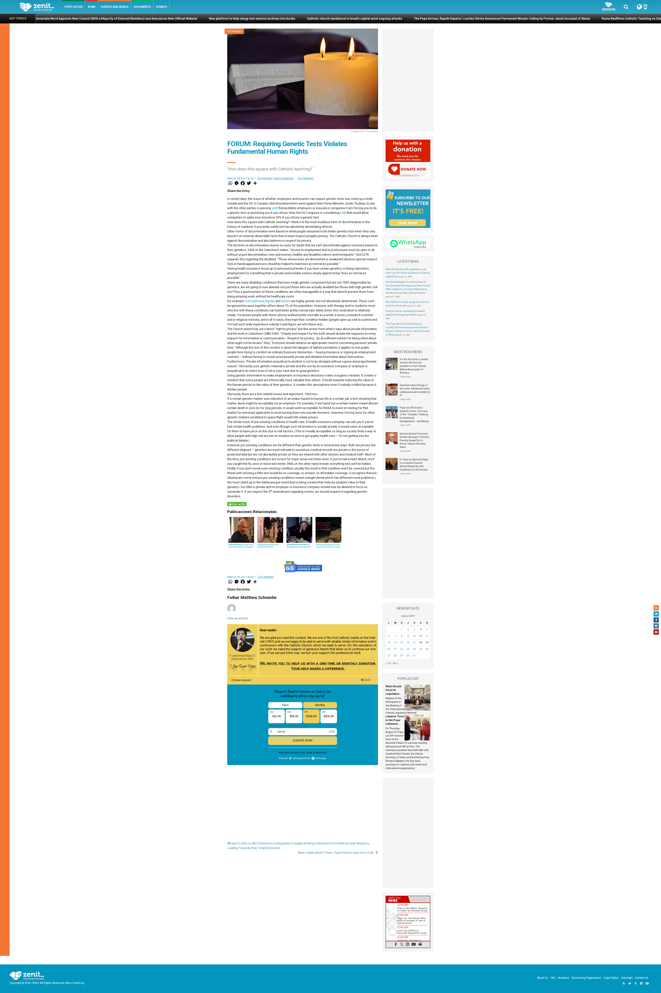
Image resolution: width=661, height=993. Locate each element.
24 (414, 649)
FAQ (552, 977)
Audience (563, 977)
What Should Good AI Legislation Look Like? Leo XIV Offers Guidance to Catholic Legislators (408, 273)
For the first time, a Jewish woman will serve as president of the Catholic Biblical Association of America (414, 366)
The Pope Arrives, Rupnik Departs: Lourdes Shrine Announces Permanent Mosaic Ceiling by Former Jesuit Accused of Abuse (299, 18)
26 (427, 649)
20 (388, 649)
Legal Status (611, 977)
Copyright (627, 977)
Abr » (395, 663)
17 (414, 642)
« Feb (388, 663)
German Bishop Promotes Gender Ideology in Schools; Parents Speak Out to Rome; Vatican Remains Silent (414, 440)
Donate (161, 6)
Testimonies (234, 31)
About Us (542, 977)
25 (420, 649)
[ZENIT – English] (41, 7)
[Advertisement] (302, 810)
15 (401, 642)
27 (388, 655)
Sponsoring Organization (586, 977)
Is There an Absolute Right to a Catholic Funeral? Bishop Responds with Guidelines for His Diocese (414, 464)
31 (414, 655)
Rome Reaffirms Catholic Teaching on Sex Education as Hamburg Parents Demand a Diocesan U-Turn (470, 18)
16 (408, 642)
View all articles (237, 618)
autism (286, 301)
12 (427, 636)
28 (395, 655)
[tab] (397, 899)
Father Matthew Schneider (276, 178)
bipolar (269, 301)
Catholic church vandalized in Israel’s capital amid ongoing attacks (151, 18)
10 (414, 636)
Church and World (115, 6)
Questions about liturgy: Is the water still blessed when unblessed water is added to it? (415, 390)
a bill (275, 208)
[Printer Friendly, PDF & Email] (236, 504)
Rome (92, 6)
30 (408, 655)
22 (401, 649)
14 (395, 642)
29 (401, 655)
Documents (142, 6)
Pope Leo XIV (74, 6)
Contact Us (641, 977)
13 (388, 642)
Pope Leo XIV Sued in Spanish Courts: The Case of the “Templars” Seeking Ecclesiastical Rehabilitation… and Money (414, 414)
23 (408, 649)
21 (395, 649)
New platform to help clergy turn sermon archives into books (49, 18)
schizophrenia (254, 301)
